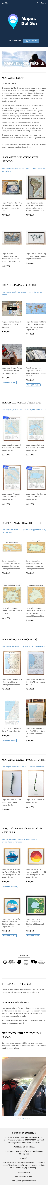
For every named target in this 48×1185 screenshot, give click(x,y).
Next (44, 59)
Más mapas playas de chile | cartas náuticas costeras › (24, 646)
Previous (3, 59)
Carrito (33, 41)
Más (6, 3)
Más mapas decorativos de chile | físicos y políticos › (23, 767)
